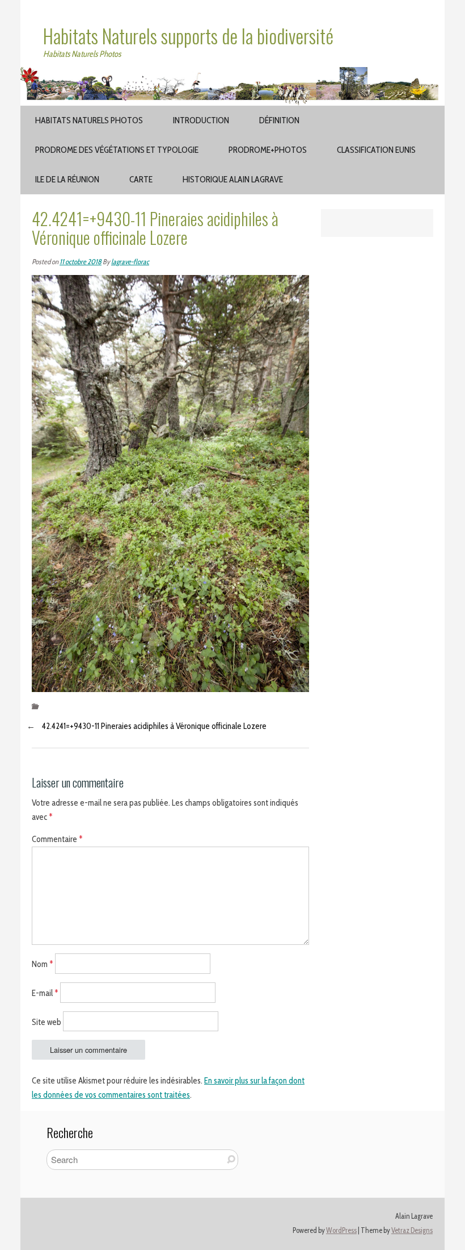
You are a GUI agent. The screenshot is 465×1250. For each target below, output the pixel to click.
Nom (42, 964)
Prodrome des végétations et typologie (116, 149)
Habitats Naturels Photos (89, 120)
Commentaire (57, 839)
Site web (46, 1021)
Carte (141, 179)
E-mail (45, 993)
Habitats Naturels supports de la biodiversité (188, 36)
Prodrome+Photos (268, 149)
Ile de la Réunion (67, 179)
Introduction (201, 120)
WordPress (341, 1230)
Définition (279, 120)
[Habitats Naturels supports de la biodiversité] (232, 74)
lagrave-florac (130, 261)
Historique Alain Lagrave (233, 179)
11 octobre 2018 (81, 261)
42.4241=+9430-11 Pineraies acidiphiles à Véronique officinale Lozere (154, 726)
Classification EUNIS (376, 149)
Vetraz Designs (412, 1230)
